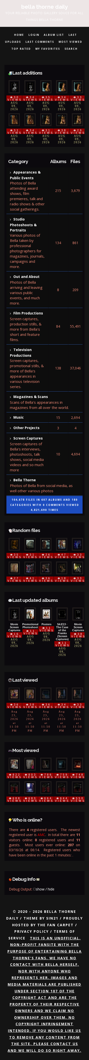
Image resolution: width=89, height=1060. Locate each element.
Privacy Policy (31, 931)
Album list (54, 35)
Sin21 (52, 918)
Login (33, 35)
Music (18, 417)
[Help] (38, 879)
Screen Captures (28, 438)
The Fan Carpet (55, 925)
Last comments (39, 42)
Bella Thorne (24, 480)
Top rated (21, 48)
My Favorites (47, 48)
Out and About (26, 276)
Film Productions (28, 313)
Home (19, 35)
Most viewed (70, 42)
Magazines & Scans (30, 396)
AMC (41, 834)
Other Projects (26, 427)
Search (71, 48)
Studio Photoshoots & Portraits (23, 224)
